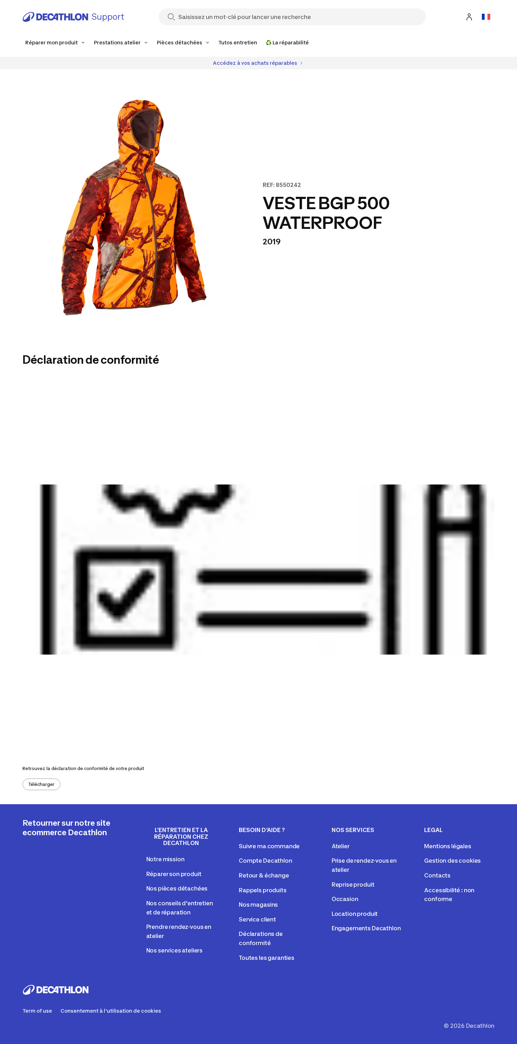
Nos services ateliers (174, 950)
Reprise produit (353, 884)
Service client (257, 919)
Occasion (345, 898)
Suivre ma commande (269, 846)
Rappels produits (262, 890)
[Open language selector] (486, 16)
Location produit (355, 913)
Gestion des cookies (452, 860)
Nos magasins (258, 904)
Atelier (341, 846)
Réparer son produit (174, 873)
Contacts (437, 875)
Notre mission (165, 859)
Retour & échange (264, 875)
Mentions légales (447, 846)
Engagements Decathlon (366, 928)
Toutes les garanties (266, 957)
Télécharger (41, 784)
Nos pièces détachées (177, 888)
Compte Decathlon (265, 860)
